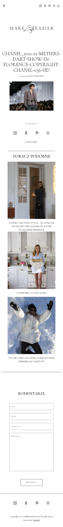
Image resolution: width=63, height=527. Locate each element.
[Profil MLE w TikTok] (58, 5)
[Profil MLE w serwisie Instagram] (40, 5)
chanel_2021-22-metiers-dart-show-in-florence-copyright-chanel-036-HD (31, 62)
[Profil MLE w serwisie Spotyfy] (54, 5)
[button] (3, 6)
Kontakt (36, 520)
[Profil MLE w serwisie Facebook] (45, 5)
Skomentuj (31, 124)
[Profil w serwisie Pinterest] (49, 5)
